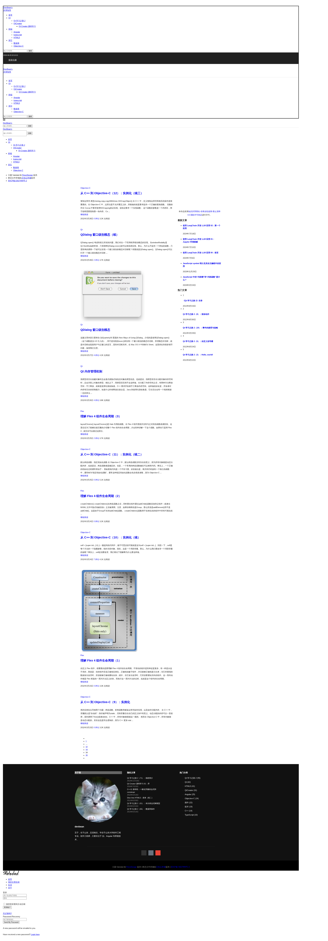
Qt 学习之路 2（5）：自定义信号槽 (198, 341)
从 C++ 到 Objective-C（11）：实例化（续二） (111, 454)
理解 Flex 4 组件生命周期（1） (100, 660)
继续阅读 (84, 214)
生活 (10, 885)
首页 (10, 15)
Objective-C (19, 46)
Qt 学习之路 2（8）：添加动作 (196, 314)
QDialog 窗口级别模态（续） (99, 234)
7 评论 (96, 559)
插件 (188, 802)
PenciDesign (27, 175)
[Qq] (150, 852)
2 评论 (96, 260)
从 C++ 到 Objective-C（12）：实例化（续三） (112, 193)
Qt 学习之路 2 (19, 21)
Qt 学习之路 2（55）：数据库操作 (141, 809)
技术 (188, 807)
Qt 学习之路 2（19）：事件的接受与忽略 (200, 328)
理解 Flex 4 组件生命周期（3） (100, 416)
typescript (18, 35)
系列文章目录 (14, 882)
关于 (10, 888)
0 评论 (96, 218)
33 (87, 750)
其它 (10, 40)
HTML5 (17, 37)
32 (87, 747)
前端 (10, 29)
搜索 (30, 51)
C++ (188, 811)
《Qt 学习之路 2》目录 (192, 300)
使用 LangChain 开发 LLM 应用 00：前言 (200, 252)
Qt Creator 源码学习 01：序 (138, 784)
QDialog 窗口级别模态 (95, 329)
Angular (17, 32)
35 (87, 755)
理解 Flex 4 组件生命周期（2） (100, 496)
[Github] (143, 852)
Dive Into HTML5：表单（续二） (140, 798)
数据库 (16, 43)
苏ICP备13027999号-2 (17, 181)
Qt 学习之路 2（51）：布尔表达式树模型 (143, 803)
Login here (35, 934)
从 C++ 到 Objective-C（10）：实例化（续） (110, 537)
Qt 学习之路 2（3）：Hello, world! (198, 355)
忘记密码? (7, 913)
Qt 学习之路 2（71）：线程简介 (140, 778)
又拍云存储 (26, 178)
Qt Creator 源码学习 (27, 26)
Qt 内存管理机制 (91, 371)
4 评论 (96, 355)
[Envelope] (158, 852)
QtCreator (18, 23)
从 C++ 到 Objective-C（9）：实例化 (105, 702)
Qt (9, 18)
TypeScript (191, 815)
